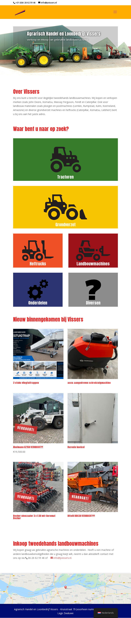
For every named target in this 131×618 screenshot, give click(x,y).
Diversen (93, 303)
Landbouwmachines (93, 264)
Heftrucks (38, 264)
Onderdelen (37, 303)
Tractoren (65, 177)
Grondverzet (65, 224)
